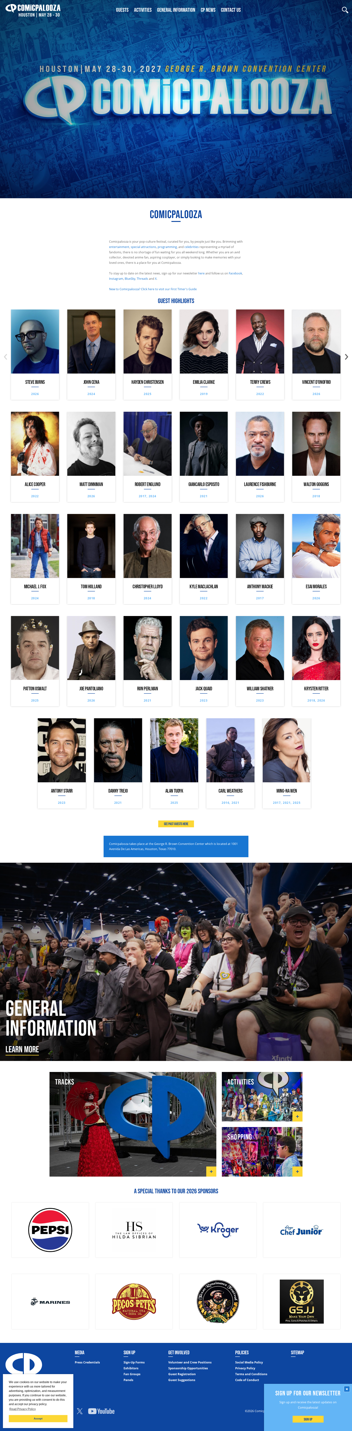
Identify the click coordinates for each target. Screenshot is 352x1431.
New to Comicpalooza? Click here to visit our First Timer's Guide (153, 289)
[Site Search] (345, 10)
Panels (128, 1380)
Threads (142, 279)
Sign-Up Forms (134, 1362)
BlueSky (130, 279)
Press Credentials (87, 1362)
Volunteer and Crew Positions (190, 1362)
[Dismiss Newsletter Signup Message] (347, 1389)
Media (79, 1352)
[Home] (33, 9)
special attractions (143, 247)
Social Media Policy (249, 1362)
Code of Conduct (247, 1380)
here (201, 273)
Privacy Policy (245, 1368)
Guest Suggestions (181, 1380)
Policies (242, 1352)
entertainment (119, 247)
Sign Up (308, 1419)
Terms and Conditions (251, 1374)
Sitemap (297, 1352)
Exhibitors (131, 1368)
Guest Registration (182, 1374)
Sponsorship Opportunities (188, 1368)
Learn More (22, 1049)
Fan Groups (132, 1374)
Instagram (116, 279)
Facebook (235, 273)
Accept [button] (38, 1418)
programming (167, 247)
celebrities (191, 247)
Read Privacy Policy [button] (22, 1409)
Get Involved (178, 1352)
